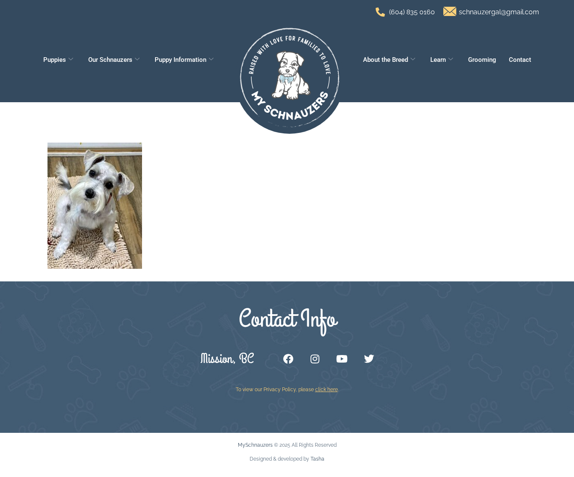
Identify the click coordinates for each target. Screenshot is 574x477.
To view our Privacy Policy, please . (287, 389)
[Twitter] (369, 359)
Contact (520, 60)
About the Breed (385, 60)
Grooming (482, 60)
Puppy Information (180, 60)
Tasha (317, 459)
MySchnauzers (255, 445)
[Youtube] (342, 359)
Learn (438, 60)
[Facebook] (288, 359)
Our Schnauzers (110, 60)
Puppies (54, 60)
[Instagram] (315, 359)
